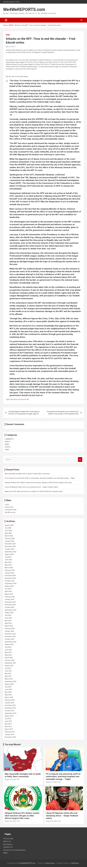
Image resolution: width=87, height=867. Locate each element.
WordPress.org (10, 512)
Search (80, 459)
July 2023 (8, 615)
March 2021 (9, 679)
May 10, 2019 (10, 46)
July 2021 (8, 668)
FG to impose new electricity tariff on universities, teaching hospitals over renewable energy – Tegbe (40, 478)
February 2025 (10, 570)
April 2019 (8, 726)
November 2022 (10, 636)
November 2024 (10, 578)
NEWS (8, 35)
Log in (7, 504)
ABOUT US (7, 841)
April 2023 (8, 623)
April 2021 (8, 676)
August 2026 (9, 525)
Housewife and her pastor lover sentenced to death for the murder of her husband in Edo (63, 413)
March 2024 (9, 594)
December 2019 (10, 705)
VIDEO (7, 450)
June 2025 (8, 560)
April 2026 (8, 533)
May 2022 (8, 652)
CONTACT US (8, 847)
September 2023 (10, 610)
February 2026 (10, 538)
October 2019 (9, 711)
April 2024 (8, 591)
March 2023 (9, 626)
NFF (28, 399)
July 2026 (8, 528)
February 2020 (10, 700)
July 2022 (8, 647)
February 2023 (10, 628)
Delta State (13, 399)
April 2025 (8, 565)
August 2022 (9, 644)
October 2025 (9, 549)
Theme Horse (50, 863)
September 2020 (10, 681)
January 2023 (9, 631)
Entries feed (9, 507)
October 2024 (9, 581)
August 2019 (9, 716)
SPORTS (8, 447)
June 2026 (8, 530)
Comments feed (10, 510)
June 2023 (8, 618)
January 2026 (9, 541)
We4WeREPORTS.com (24, 9)
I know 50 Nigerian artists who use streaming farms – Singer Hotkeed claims (31, 487)
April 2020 (8, 695)
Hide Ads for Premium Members (14, 850)
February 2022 (10, 660)
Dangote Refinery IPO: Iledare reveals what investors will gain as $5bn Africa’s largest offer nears (38, 483)
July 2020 (8, 687)
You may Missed (13, 744)
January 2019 (9, 734)
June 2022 (8, 650)
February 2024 (10, 597)
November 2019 (10, 708)
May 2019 (8, 724)
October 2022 (9, 639)
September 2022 (10, 642)
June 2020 (8, 689)
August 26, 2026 (10, 779)
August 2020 (9, 684)
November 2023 (10, 605)
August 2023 (9, 613)
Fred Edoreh (22, 399)
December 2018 (10, 737)
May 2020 (8, 692)
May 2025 (8, 562)
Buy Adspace (7, 844)
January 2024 (9, 599)
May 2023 (8, 621)
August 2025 (9, 554)
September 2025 (10, 552)
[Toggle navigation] (6, 20)
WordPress (75, 863)
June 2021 (8, 671)
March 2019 (9, 729)
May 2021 (8, 674)
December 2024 (10, 576)
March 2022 (9, 658)
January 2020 (9, 703)
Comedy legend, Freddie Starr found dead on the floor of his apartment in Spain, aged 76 (24, 413)
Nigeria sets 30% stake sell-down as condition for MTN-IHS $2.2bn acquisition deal (33, 491)
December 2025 (10, 544)
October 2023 (9, 607)
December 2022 (10, 634)
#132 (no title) (8, 839)
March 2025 (9, 568)
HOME (5, 853)
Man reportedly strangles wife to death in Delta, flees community (27, 474)
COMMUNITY (9, 439)
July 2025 (8, 557)
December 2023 (10, 602)
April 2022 (8, 655)
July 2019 (8, 719)
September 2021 (10, 663)
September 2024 (10, 583)
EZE (18, 779)
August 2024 (9, 586)
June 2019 (8, 721)
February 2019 (10, 732)
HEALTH (7, 442)
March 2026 (9, 536)
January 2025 (9, 573)
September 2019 (10, 713)
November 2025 (10, 546)
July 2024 (8, 589)
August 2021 (9, 666)
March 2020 (9, 697)
